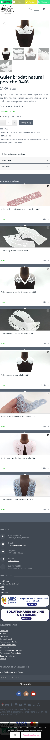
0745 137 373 (13, 560)
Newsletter (4, 636)
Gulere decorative (32, 132)
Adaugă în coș (26, 123)
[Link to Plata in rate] (7, 705)
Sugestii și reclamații (7, 656)
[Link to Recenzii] (25, 705)
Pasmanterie (5, 136)
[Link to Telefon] (34, 705)
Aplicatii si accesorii (15, 132)
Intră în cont (4, 581)
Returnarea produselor (8, 642)
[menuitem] (29, 9)
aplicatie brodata (11, 139)
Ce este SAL (4, 592)
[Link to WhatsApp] (38, 705)
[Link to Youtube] (33, 693)
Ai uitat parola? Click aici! (9, 584)
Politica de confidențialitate (10, 653)
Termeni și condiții (7, 647)
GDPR (2, 586)
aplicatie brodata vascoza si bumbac (30, 139)
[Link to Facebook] (18, 693)
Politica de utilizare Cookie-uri (11, 650)
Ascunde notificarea (31, 735)
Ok (15, 735)
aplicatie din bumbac (15, 143)
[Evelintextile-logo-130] (20, 9)
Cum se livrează (6, 639)
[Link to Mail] (29, 705)
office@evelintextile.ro (17, 545)
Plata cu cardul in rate (8, 644)
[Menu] (35, 9)
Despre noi (4, 630)
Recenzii (3, 633)
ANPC (2, 589)
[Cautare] (29, 9)
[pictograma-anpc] (25, 601)
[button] (10, 116)
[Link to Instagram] (26, 693)
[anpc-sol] (25, 615)
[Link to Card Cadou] (2, 705)
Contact (3, 659)
